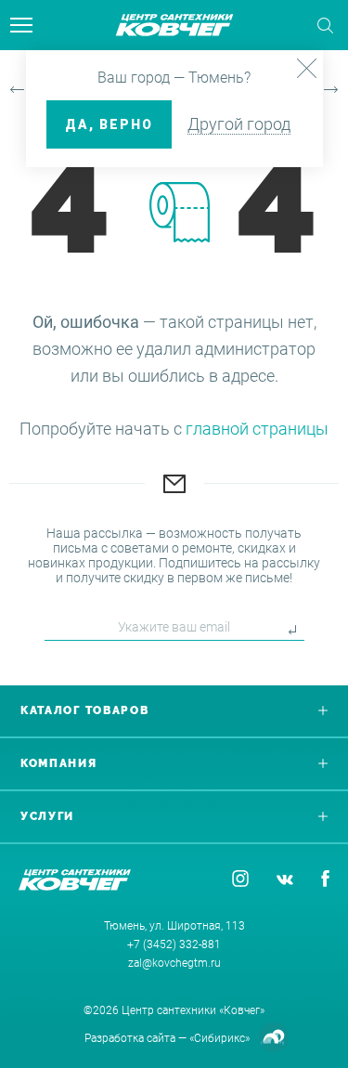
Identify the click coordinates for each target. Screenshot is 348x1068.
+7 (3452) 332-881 (174, 944)
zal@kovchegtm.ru (174, 963)
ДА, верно (109, 124)
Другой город (238, 124)
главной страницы (257, 428)
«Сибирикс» (219, 1038)
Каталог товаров (84, 710)
